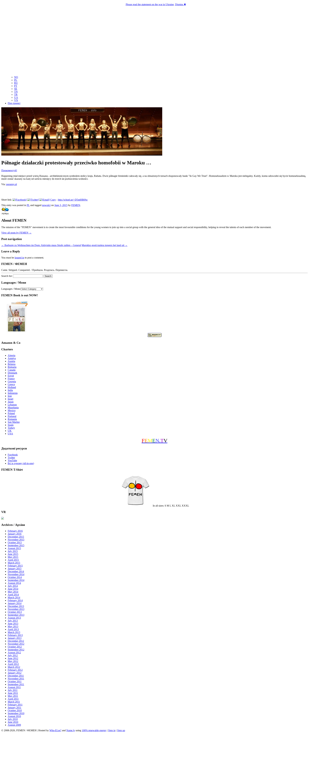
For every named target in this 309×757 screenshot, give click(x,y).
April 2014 (13, 594)
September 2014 (16, 580)
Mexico (11, 410)
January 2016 (14, 533)
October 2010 (15, 710)
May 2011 (13, 696)
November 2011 (16, 678)
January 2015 (14, 568)
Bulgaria (12, 367)
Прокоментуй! (9, 170)
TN (16, 91)
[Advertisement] (154, 745)
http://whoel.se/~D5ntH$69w (73, 199)
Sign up (121, 730)
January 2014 (14, 603)
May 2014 (13, 591)
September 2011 (16, 684)
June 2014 (13, 588)
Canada (11, 370)
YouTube (12, 460)
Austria (11, 361)
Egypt (11, 375)
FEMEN (75, 205)
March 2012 (14, 667)
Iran (10, 396)
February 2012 (15, 670)
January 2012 (14, 672)
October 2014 (15, 577)
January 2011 (14, 707)
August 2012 (14, 652)
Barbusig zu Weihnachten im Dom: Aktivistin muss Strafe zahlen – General (41, 245)
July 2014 (13, 586)
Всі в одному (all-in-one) (21, 463)
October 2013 (15, 612)
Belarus (11, 364)
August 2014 (14, 583)
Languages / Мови (11, 288)
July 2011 (13, 690)
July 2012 (13, 655)
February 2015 (15, 565)
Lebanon (12, 404)
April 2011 (13, 698)
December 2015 (16, 536)
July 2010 (13, 719)
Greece (11, 384)
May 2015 (13, 557)
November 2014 (16, 574)
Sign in (111, 730)
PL (15, 80)
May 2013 (13, 626)
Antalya (12, 358)
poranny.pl (11, 184)
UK (10, 430)
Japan (11, 401)
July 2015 (13, 551)
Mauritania (13, 407)
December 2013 (16, 606)
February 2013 (15, 635)
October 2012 (15, 646)
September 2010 (16, 713)
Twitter (11, 457)
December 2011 (16, 675)
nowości (46, 205)
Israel (10, 398)
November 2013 (16, 609)
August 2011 (14, 687)
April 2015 (13, 560)
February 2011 (15, 704)
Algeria (11, 355)
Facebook (13, 454)
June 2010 (13, 722)
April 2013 (13, 629)
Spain (11, 425)
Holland (12, 387)
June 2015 (13, 554)
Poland (11, 413)
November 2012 (16, 643)
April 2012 (13, 664)
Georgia (12, 381)
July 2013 (13, 620)
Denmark (12, 372)
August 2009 (14, 725)
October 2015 (15, 542)
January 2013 (14, 638)
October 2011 (15, 681)
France (11, 378)
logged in (19, 257)
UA (16, 97)
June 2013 (13, 623)
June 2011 (13, 693)
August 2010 (14, 716)
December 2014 (16, 571)
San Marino (14, 422)
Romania (12, 419)
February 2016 (15, 531)
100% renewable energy (94, 730)
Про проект (14, 103)
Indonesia (13, 393)
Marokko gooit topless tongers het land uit (104, 245)
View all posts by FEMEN (16, 232)
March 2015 (14, 562)
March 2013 (14, 632)
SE (15, 88)
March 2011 (14, 701)
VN (16, 100)
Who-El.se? (55, 730)
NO (16, 77)
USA (10, 433)
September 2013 (16, 615)
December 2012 (16, 641)
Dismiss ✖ (180, 4)
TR (16, 94)
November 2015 (16, 539)
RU (16, 83)
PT (15, 85)
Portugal (12, 416)
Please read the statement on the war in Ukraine (150, 4)
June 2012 (13, 658)
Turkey (11, 427)
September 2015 (16, 545)
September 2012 (16, 649)
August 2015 (14, 548)
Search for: (6, 276)
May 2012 (13, 661)
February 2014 (15, 600)
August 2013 (14, 617)
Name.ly (70, 730)
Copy (53, 199)
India (10, 390)
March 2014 (14, 597)
